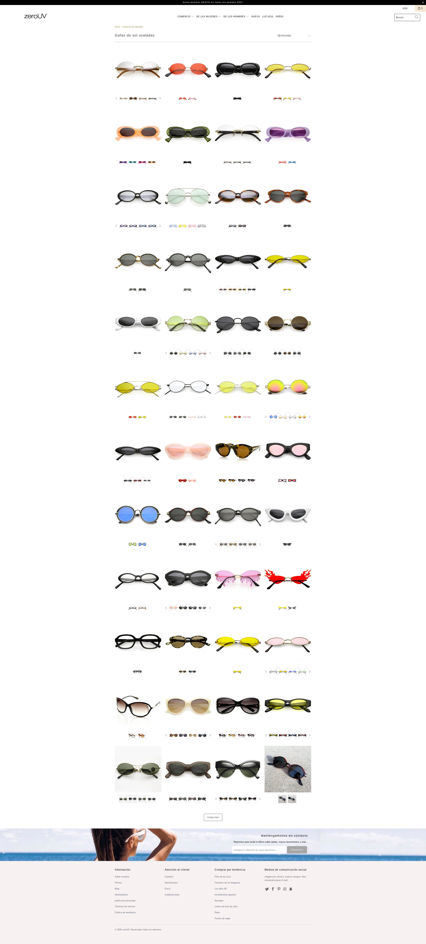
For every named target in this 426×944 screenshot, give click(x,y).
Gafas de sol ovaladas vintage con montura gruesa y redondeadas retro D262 (238, 68)
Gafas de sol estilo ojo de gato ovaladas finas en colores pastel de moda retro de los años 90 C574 (238, 259)
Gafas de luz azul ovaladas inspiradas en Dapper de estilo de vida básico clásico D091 (138, 641)
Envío (167, 888)
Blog (117, 888)
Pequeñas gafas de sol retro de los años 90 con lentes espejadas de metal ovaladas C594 (288, 641)
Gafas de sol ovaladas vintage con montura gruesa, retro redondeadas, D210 (188, 132)
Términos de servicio (125, 906)
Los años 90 (220, 888)
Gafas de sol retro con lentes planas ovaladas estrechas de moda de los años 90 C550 (138, 323)
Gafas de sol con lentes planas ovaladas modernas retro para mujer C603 (188, 578)
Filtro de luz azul (223, 876)
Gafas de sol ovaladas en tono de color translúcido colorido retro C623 (188, 450)
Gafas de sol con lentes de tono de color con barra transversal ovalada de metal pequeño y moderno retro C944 (138, 387)
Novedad (219, 900)
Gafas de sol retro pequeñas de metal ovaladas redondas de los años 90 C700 (238, 323)
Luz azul (268, 16)
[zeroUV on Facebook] (273, 889)
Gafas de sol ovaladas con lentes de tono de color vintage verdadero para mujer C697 (138, 196)
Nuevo (255, 16)
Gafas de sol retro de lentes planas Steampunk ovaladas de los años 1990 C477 (188, 323)
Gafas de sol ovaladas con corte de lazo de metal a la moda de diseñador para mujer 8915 (238, 705)
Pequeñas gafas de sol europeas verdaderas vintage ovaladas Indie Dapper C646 (188, 514)
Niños (280, 16)
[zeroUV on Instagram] (284, 889)
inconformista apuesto (225, 894)
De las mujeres (207, 16)
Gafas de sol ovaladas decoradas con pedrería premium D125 (138, 68)
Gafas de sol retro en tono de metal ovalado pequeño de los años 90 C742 (238, 387)
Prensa (118, 882)
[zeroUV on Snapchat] (290, 889)
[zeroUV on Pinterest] (278, 889)
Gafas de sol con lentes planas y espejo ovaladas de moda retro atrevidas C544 (288, 450)
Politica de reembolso (125, 912)
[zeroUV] (35, 16)
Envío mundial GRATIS (196, 2)
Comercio (184, 16)
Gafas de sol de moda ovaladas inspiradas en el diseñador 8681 (138, 705)
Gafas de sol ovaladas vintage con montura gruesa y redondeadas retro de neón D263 (138, 132)
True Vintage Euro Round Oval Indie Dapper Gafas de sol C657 (238, 514)
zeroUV (125, 929)
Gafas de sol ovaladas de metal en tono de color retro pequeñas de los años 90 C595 (288, 68)
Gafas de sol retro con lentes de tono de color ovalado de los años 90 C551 (288, 705)
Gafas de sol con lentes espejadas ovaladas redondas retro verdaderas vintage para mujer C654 (238, 196)
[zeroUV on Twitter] (267, 889)
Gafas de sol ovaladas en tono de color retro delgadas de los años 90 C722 (288, 259)
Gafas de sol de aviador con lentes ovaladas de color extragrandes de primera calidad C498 (188, 196)
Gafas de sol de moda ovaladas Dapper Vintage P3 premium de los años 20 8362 (188, 641)
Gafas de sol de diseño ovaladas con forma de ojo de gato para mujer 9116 (238, 769)
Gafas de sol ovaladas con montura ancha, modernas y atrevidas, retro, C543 (188, 769)
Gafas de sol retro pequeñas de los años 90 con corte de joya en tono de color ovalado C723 (238, 641)
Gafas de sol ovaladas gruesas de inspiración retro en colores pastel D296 (288, 132)
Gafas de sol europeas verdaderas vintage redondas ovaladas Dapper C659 (188, 259)
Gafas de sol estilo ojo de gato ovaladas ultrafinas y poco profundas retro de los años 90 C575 (138, 450)
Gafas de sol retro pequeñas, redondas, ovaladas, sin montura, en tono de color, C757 (188, 68)
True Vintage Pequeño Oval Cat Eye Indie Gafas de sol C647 (288, 196)
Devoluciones (171, 882)
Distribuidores (121, 894)
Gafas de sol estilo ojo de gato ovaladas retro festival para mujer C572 (288, 514)
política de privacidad (125, 900)
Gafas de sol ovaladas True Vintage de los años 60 (288, 769)
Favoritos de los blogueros (227, 882)
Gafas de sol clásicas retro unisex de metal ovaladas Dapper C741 (188, 387)
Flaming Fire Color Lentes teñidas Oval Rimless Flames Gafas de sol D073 (288, 578)
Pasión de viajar (222, 918)
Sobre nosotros (122, 876)
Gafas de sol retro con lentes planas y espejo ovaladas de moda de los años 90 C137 (288, 387)
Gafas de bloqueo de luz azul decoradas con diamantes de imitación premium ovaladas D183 (238, 132)
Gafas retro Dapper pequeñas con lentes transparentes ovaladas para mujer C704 (138, 578)
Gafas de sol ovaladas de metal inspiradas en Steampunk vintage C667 (288, 323)
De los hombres (234, 16)
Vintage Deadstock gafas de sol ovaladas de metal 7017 (138, 769)
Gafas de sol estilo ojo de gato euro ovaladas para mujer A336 (188, 705)
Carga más (213, 817)
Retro (217, 912)
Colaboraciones (172, 894)
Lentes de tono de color (226, 906)
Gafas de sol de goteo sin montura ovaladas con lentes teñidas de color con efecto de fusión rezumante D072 (238, 578)
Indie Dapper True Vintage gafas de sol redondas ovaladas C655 (138, 259)
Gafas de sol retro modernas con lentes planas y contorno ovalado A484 (138, 514)
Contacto (169, 876)
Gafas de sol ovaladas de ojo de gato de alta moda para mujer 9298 (238, 450)
